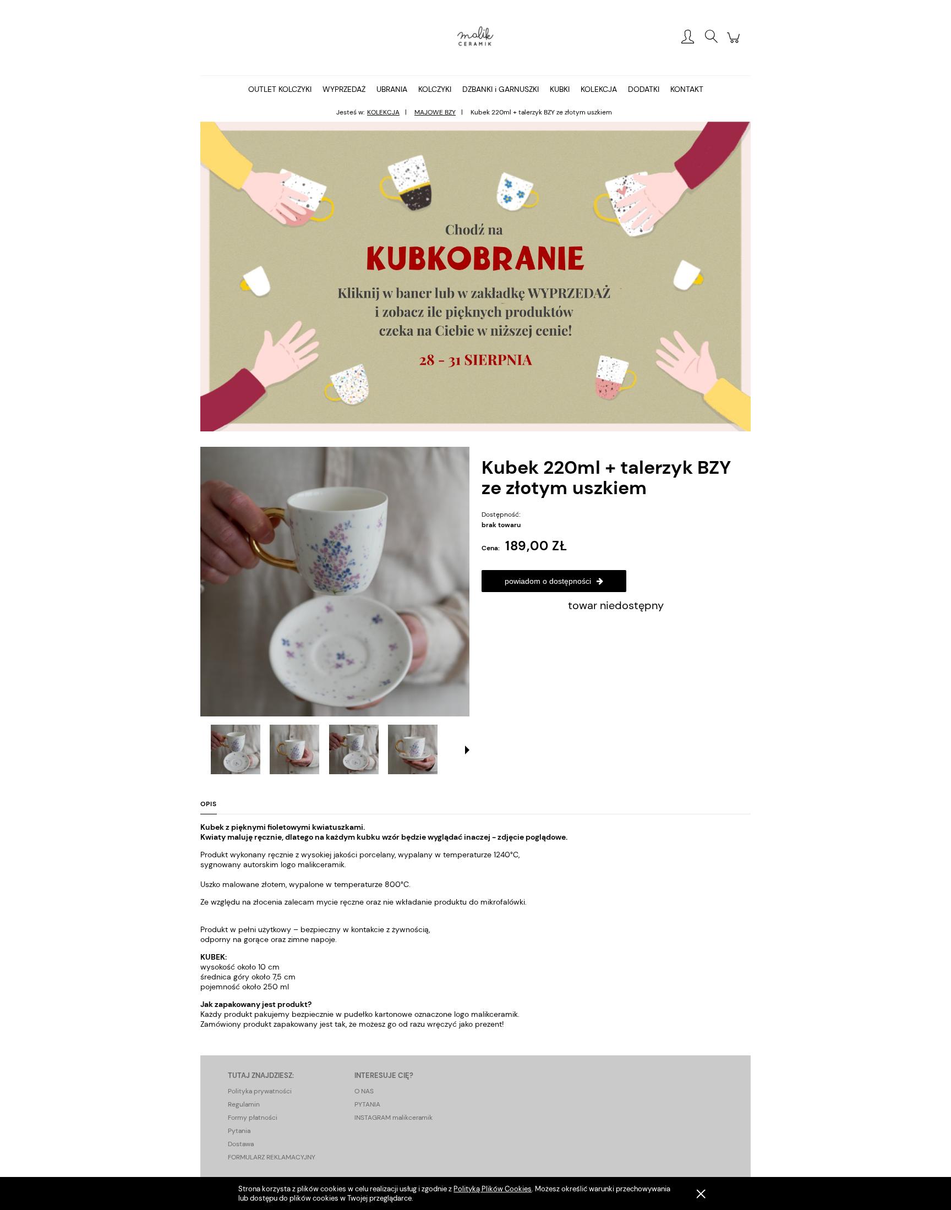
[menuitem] (280, 89)
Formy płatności (252, 1117)
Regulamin (244, 1104)
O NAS (364, 1091)
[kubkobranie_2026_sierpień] (475, 276)
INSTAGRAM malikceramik (393, 1117)
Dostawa (241, 1144)
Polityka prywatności (260, 1091)
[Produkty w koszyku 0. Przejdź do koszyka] (735, 43)
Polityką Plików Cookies (492, 1188)
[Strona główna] (475, 37)
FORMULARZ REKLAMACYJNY (271, 1157)
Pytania (239, 1130)
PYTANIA (367, 1104)
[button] (467, 750)
